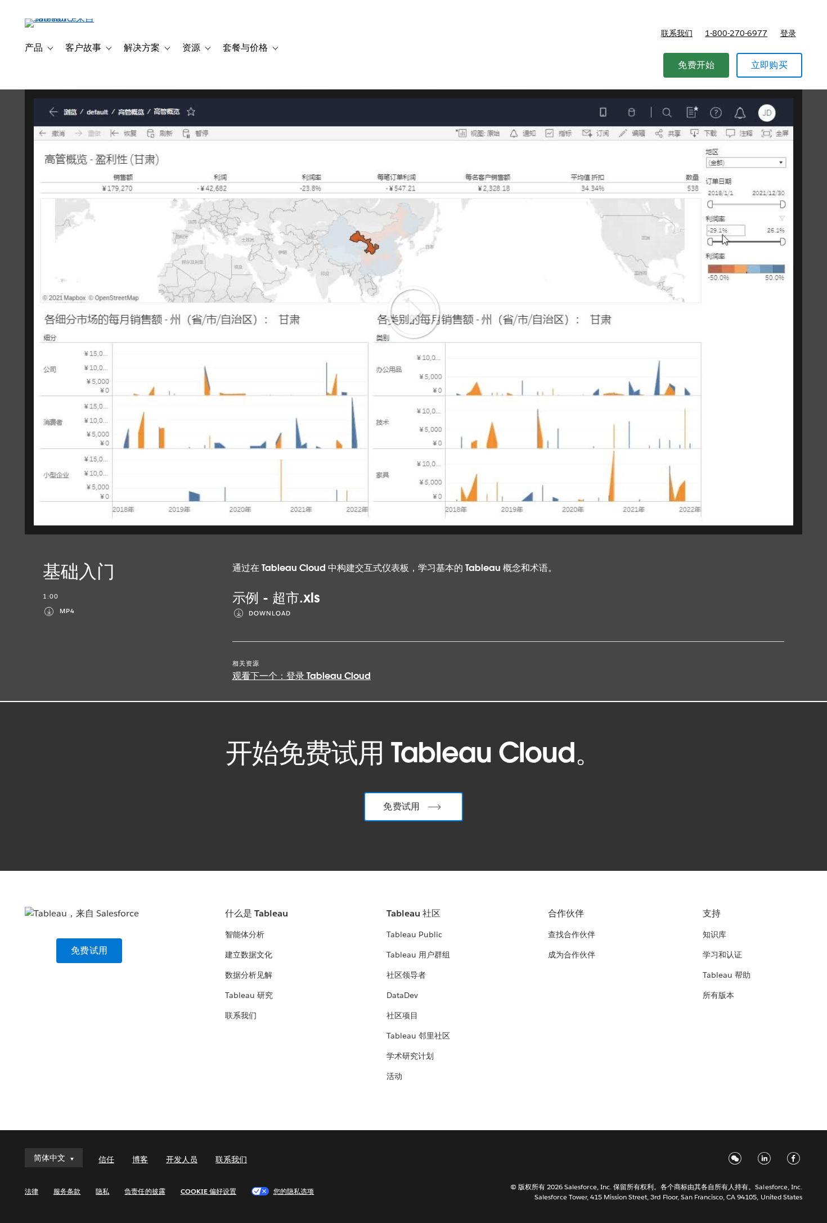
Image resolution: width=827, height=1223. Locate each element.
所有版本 (718, 995)
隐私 (102, 1191)
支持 (712, 913)
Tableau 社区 (413, 913)
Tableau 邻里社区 (418, 1036)
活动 (394, 1076)
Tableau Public (414, 934)
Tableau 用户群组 (418, 955)
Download (270, 613)
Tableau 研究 (249, 995)
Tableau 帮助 (726, 975)
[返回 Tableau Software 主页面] (67, 18)
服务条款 (66, 1191)
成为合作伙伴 (571, 955)
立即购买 (769, 65)
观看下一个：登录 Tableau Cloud (301, 676)
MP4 (67, 611)
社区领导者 (406, 975)
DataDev (402, 995)
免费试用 (401, 806)
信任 (106, 1159)
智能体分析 (244, 934)
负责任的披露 (144, 1191)
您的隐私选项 (293, 1191)
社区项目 (402, 1015)
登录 (788, 33)
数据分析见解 (248, 975)
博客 (140, 1159)
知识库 (714, 934)
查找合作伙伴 (571, 934)
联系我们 (677, 33)
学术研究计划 (410, 1056)
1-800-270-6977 (736, 33)
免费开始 (696, 65)
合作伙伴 (566, 913)
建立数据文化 (248, 955)
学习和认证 (722, 955)
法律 (31, 1191)
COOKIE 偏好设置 (208, 1191)
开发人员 (181, 1159)
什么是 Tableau (256, 913)
